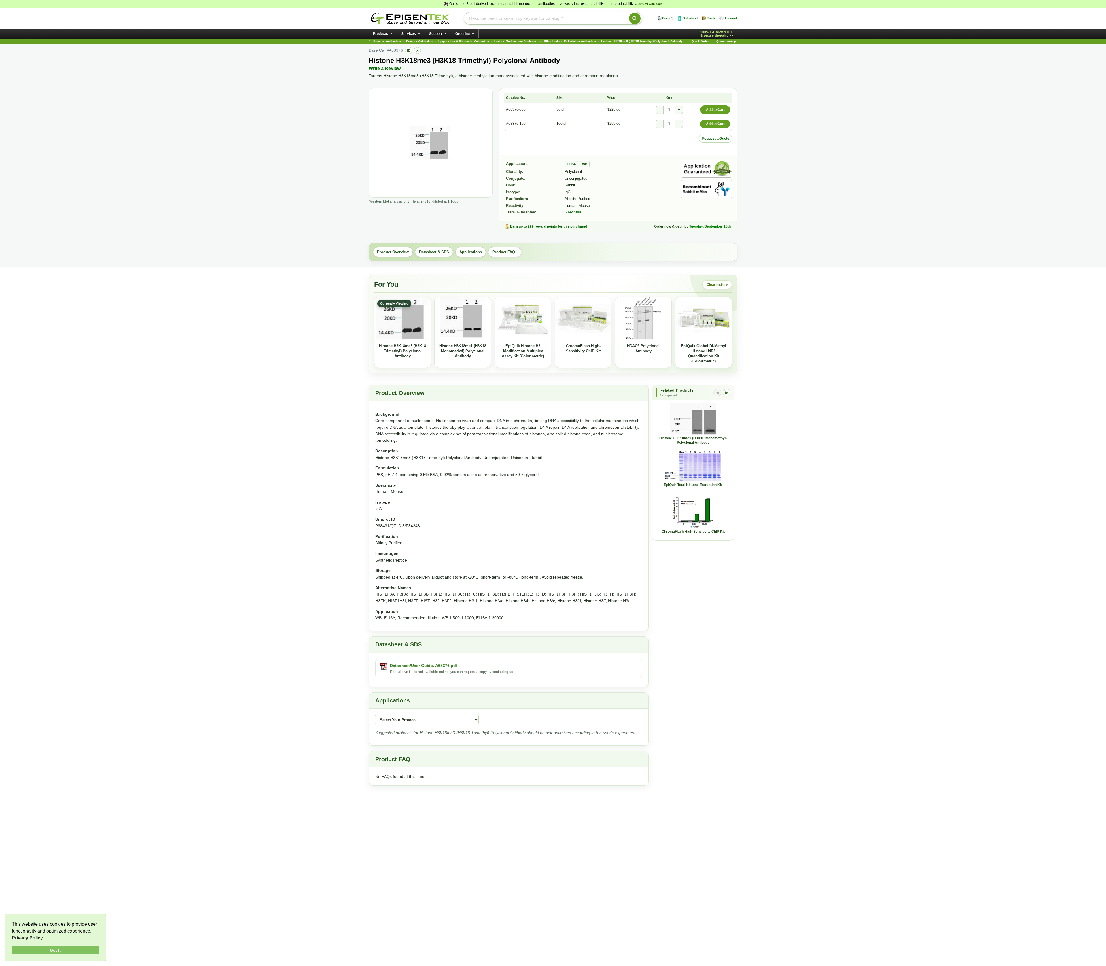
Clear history (717, 285)
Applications (470, 252)
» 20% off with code (648, 3)
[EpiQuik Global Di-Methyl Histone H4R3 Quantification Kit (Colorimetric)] (703, 318)
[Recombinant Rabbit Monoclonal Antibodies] (706, 189)
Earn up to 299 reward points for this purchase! (548, 226)
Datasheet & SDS (434, 252)
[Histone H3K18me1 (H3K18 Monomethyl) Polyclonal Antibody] (463, 318)
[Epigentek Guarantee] (717, 34)
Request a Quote (715, 139)
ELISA (571, 164)
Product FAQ (504, 252)
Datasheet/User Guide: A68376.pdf (423, 665)
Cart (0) (667, 18)
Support (435, 34)
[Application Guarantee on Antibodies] (706, 169)
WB (584, 164)
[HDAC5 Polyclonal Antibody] (643, 318)
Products (380, 34)
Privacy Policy (27, 937)
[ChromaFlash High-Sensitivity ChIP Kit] (583, 318)
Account (730, 18)
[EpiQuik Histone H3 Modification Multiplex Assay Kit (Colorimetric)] (523, 318)
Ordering (462, 34)
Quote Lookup (726, 41)
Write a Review (385, 68)
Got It (55, 950)
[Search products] (635, 18)
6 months (573, 212)
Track (711, 18)
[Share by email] (408, 50)
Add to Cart (715, 110)
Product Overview (393, 252)
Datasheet (690, 18)
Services (408, 34)
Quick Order (700, 41)
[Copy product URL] (417, 50)
